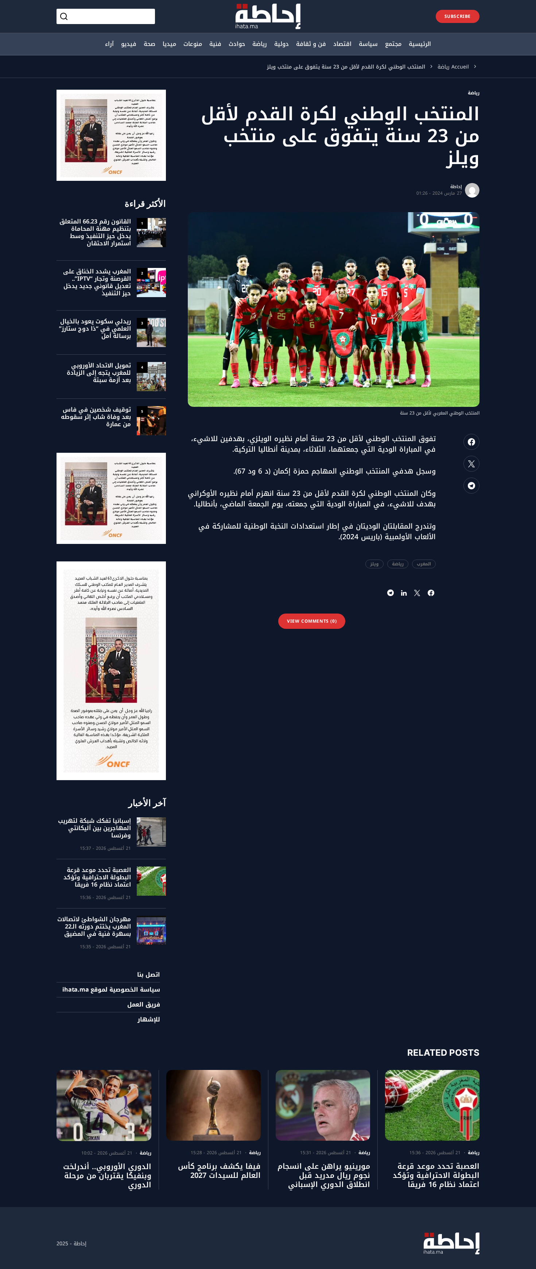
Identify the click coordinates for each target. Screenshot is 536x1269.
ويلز (374, 564)
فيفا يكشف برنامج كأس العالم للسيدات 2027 (219, 1170)
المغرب (424, 564)
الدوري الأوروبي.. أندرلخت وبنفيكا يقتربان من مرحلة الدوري (107, 1176)
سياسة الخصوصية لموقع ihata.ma (111, 989)
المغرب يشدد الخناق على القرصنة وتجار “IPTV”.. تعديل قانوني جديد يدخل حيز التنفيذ (97, 282)
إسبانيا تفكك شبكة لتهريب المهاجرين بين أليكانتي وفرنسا (94, 828)
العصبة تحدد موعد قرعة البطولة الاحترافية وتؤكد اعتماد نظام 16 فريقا (97, 877)
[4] (151, 376)
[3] (151, 332)
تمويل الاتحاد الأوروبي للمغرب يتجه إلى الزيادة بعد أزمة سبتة (99, 373)
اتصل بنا (148, 974)
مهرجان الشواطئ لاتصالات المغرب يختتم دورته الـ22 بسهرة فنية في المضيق (94, 926)
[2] (151, 282)
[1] (151, 232)
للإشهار (148, 1019)
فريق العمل (143, 1004)
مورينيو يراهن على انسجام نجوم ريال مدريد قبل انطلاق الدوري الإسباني (323, 1175)
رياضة (444, 67)
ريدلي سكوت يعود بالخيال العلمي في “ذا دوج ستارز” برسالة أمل (95, 329)
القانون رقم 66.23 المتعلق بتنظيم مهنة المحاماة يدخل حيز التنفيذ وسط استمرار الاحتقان (95, 232)
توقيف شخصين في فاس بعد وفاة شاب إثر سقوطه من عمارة (96, 417)
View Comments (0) (312, 621)
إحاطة (456, 186)
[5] (151, 420)
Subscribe (457, 16)
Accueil (460, 67)
